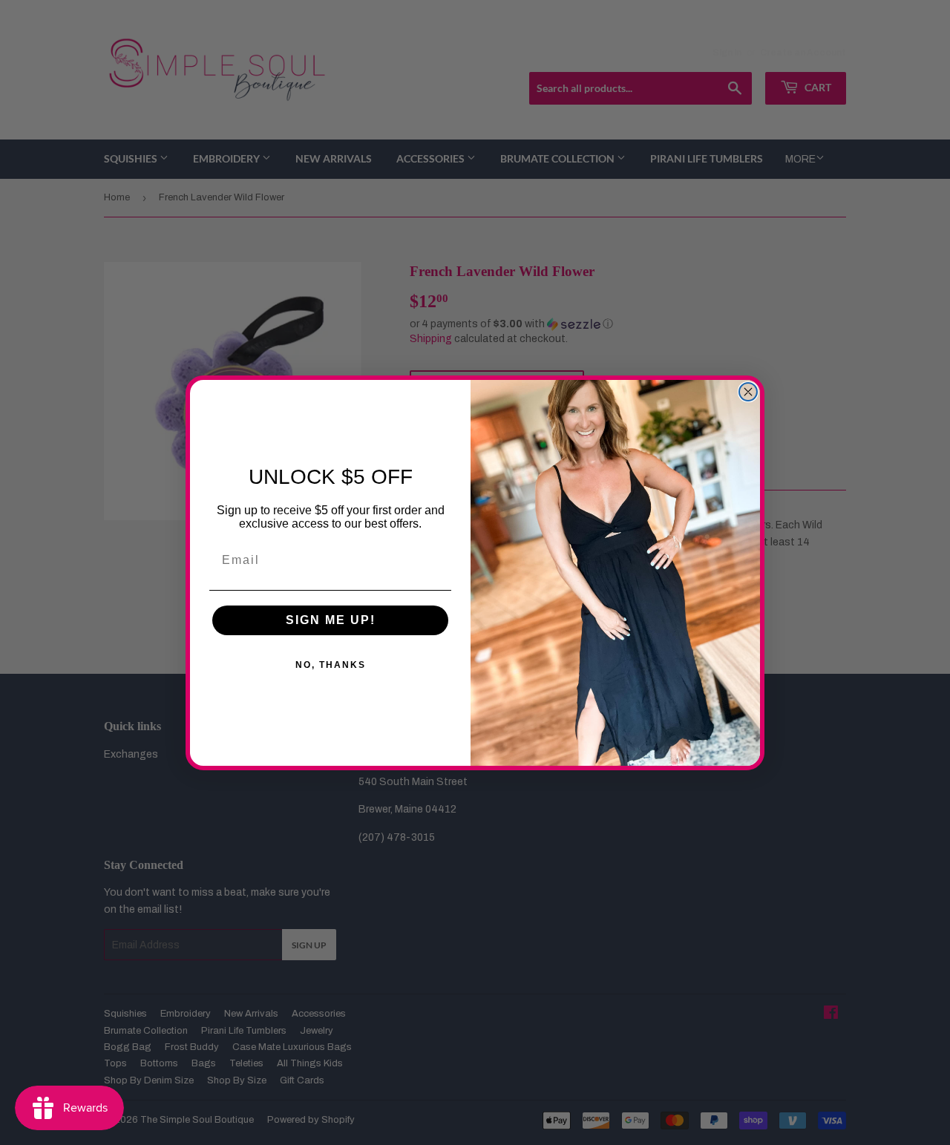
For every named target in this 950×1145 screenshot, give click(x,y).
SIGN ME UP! (331, 620)
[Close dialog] (748, 392)
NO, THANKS (330, 665)
